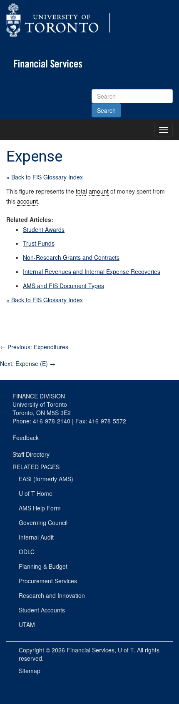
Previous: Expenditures (34, 347)
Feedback (25, 437)
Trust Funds (39, 243)
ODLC (27, 551)
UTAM (27, 624)
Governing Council (43, 522)
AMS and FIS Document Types (63, 285)
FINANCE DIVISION (38, 396)
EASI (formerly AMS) (46, 479)
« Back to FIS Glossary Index (44, 177)
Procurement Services (48, 581)
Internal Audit (36, 537)
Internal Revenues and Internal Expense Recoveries (91, 271)
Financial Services (90, 650)
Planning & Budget (43, 566)
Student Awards (44, 229)
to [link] (78, 191)
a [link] (84, 191)
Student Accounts (42, 610)
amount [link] (99, 191)
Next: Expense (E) (27, 363)
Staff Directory (31, 454)
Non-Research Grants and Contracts (71, 257)
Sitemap (29, 671)
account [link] (27, 201)
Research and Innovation (52, 595)
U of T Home (35, 493)
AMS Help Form (40, 508)
